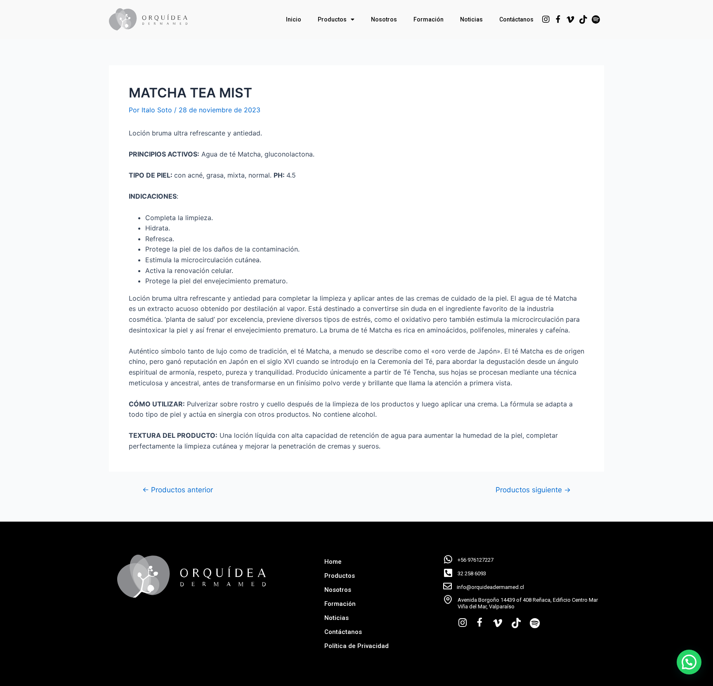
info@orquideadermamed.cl (490, 587)
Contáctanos (516, 19)
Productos (332, 19)
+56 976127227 (475, 560)
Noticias (471, 19)
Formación (428, 19)
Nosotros (384, 19)
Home (333, 561)
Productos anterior (177, 489)
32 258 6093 (472, 573)
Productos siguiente (533, 489)
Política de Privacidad (356, 646)
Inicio (293, 19)
